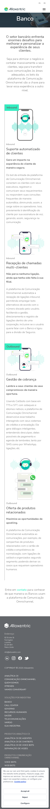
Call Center (11, 705)
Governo (9, 709)
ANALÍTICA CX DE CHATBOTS (18, 742)
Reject (25, 797)
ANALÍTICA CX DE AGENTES (18, 738)
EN (45, 3)
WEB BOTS (9, 765)
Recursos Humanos (15, 712)
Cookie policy (20, 782)
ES (39, 3)
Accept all (25, 791)
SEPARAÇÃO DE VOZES (16, 748)
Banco (8, 702)
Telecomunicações (15, 719)
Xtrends (9, 686)
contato (22, 590)
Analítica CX (11, 676)
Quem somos (11, 683)
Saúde (8, 715)
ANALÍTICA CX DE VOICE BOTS (19, 745)
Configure (25, 803)
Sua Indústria (12, 726)
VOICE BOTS (10, 762)
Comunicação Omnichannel (20, 679)
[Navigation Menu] (44, 9)
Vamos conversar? (15, 689)
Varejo (8, 722)
